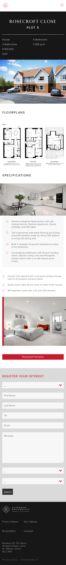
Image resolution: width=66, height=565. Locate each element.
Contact (28, 531)
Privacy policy (9, 559)
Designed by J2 (29, 559)
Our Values (30, 521)
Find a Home (10, 521)
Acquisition (9, 531)
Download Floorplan (33, 356)
